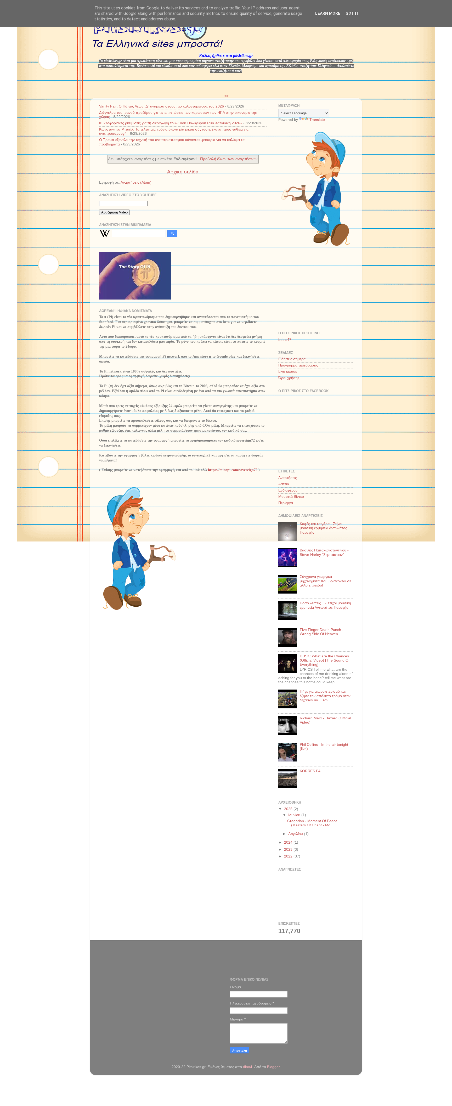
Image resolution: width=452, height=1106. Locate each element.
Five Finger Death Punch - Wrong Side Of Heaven (321, 632)
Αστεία (283, 484)
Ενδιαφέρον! (288, 490)
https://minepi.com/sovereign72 (232, 470)
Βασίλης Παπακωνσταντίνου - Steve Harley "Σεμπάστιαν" (324, 552)
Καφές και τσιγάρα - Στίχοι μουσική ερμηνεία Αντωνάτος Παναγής (323, 528)
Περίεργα (285, 503)
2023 (288, 849)
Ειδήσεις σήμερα (292, 359)
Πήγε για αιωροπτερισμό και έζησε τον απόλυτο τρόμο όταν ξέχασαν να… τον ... (325, 696)
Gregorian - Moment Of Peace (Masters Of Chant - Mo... (312, 823)
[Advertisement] (317, 289)
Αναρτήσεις (287, 478)
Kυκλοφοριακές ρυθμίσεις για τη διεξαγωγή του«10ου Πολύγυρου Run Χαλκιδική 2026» (170, 123)
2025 (288, 809)
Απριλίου (296, 834)
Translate (317, 120)
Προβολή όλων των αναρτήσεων (229, 159)
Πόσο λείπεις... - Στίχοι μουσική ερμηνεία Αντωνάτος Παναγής (325, 605)
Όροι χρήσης (289, 378)
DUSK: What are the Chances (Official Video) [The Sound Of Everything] (324, 660)
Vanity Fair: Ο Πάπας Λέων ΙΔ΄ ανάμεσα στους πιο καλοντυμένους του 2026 (161, 106)
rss (226, 95)
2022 (288, 856)
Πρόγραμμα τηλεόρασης (298, 365)
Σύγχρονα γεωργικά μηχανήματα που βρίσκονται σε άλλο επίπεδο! (325, 581)
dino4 (247, 1067)
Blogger (273, 1067)
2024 (288, 842)
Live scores (287, 372)
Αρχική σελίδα (183, 171)
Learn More (327, 13)
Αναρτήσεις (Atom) (136, 182)
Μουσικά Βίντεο (291, 497)
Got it (352, 13)
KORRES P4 (310, 771)
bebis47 (284, 340)
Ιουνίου (294, 815)
